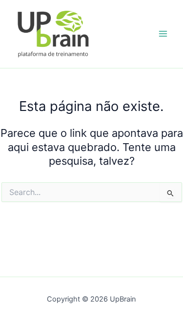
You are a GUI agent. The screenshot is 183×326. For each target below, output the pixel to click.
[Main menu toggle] (163, 34)
